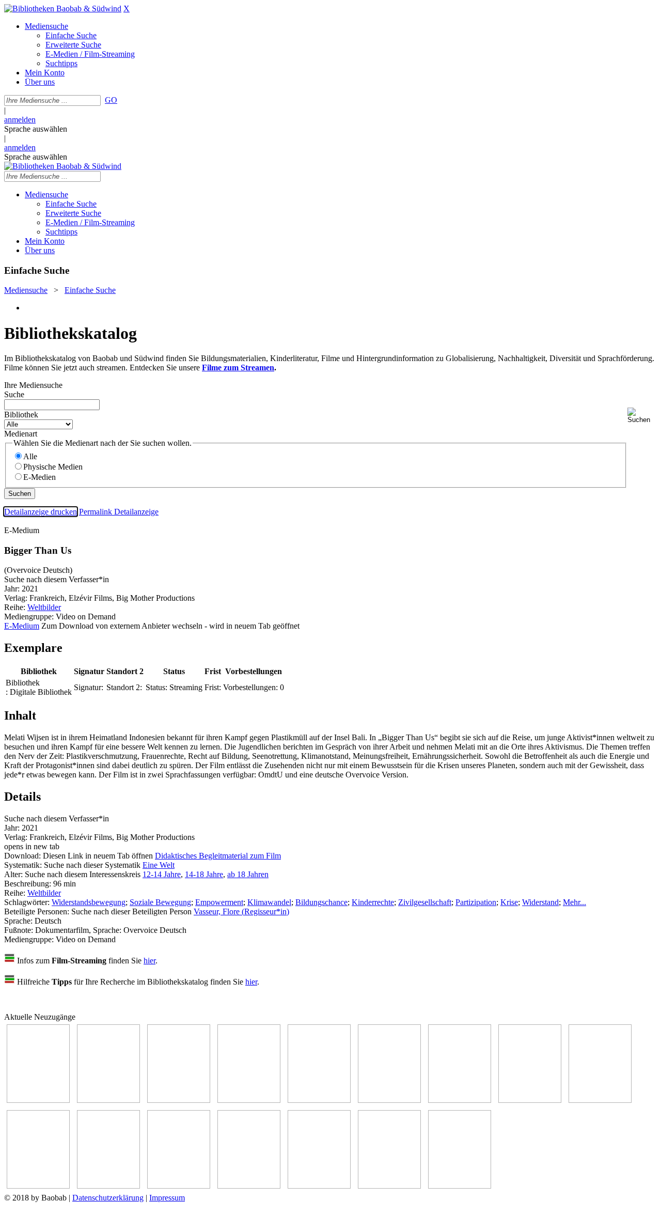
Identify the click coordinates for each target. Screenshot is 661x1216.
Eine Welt (159, 865)
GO (111, 100)
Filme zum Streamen (238, 367)
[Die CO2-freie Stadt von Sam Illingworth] (178, 1100)
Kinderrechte (373, 902)
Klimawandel (269, 902)
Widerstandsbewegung (88, 902)
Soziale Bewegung (160, 902)
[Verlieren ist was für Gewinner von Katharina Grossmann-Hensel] (389, 1100)
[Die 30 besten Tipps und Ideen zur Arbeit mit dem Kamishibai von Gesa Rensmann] (38, 1100)
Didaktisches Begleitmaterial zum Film (218, 855)
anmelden (20, 119)
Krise (509, 902)
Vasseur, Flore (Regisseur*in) (241, 911)
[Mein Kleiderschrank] (459, 1185)
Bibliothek (21, 414)
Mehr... (574, 902)
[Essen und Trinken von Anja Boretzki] (248, 1185)
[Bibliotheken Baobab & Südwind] (62, 8)
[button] (642, 416)
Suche (14, 394)
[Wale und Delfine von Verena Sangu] (248, 1100)
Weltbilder (44, 607)
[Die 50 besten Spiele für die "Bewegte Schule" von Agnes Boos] (178, 1185)
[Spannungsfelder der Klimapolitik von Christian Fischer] (108, 1100)
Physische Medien (53, 466)
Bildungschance (321, 902)
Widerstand (540, 902)
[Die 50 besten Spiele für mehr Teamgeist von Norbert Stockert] (38, 1185)
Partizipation (475, 902)
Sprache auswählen (35, 128)
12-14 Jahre (162, 874)
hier (149, 960)
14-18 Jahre (204, 874)
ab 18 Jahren (248, 874)
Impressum (167, 1197)
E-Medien (39, 477)
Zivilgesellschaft (424, 902)
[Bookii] (459, 1100)
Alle (30, 456)
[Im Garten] (600, 1100)
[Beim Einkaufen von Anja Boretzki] (389, 1185)
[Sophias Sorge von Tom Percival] (319, 1100)
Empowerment (219, 902)
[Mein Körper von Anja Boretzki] (319, 1185)
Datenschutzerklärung (108, 1197)
